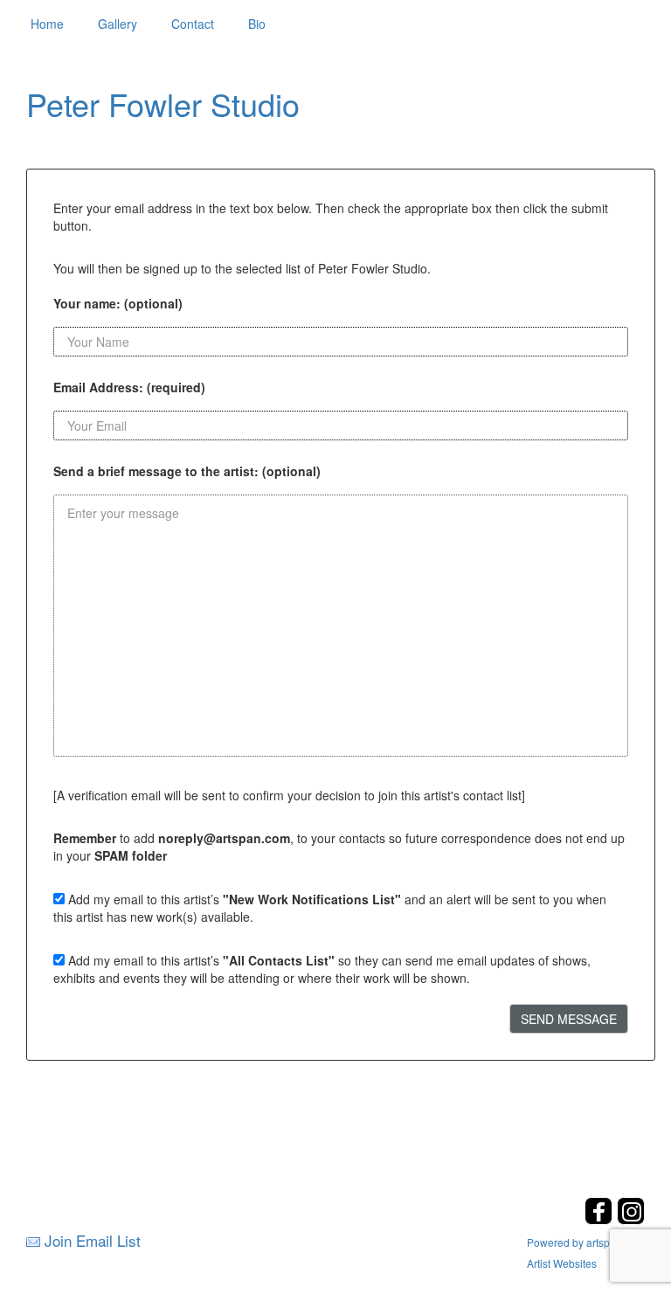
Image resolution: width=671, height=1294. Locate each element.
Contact (192, 23)
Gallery (117, 23)
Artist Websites (562, 1263)
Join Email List (93, 1240)
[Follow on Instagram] (631, 1219)
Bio (257, 23)
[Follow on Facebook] (601, 1219)
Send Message (569, 1019)
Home (47, 23)
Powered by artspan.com (586, 1242)
